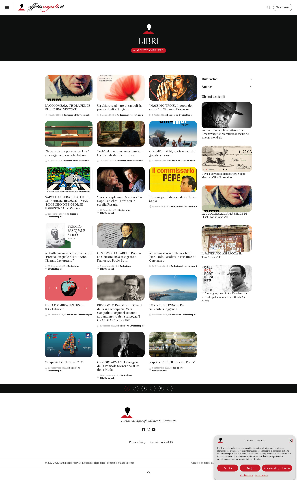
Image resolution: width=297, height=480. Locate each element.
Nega (250, 468)
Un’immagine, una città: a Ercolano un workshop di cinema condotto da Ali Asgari (224, 297)
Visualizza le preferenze (277, 468)
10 (161, 388)
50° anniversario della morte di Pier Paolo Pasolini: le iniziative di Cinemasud (172, 257)
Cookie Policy (246, 475)
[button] (290, 440)
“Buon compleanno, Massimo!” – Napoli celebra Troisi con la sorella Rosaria (119, 201)
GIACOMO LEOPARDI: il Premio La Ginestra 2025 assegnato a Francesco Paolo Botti (119, 257)
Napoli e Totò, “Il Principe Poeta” (172, 362)
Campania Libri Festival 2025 (64, 362)
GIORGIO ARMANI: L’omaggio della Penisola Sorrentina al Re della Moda (118, 366)
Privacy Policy (261, 475)
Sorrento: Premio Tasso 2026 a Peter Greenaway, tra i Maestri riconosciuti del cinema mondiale (226, 134)
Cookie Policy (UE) (161, 442)
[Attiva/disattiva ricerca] (268, 7)
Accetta (228, 468)
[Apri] (7, 7)
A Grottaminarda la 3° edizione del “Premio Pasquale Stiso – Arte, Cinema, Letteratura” (68, 257)
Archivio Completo (150, 50)
